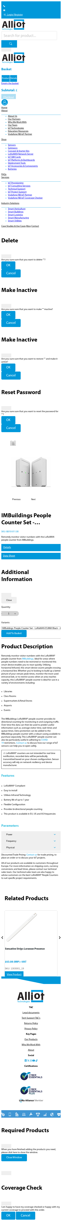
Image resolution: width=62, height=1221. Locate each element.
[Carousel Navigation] (31, 938)
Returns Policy (31, 1023)
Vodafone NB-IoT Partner (20, 134)
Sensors (12, 145)
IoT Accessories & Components (23, 166)
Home (4, 107)
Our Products (31, 1039)
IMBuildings (28, 659)
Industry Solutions (10, 203)
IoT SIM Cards (14, 157)
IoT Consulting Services (19, 186)
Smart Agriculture (16, 209)
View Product (14, 974)
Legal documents (31, 1013)
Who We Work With (17, 122)
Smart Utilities (15, 221)
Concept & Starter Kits (18, 151)
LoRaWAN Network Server (20, 154)
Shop (3, 139)
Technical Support (16, 189)
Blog (28, 226)
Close (9, 600)
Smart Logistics (15, 215)
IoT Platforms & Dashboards (21, 160)
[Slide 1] (13, 443)
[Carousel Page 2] (56, 943)
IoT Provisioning (15, 183)
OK (8, 265)
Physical (10, 847)
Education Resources (18, 131)
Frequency (11, 841)
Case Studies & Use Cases (13, 226)
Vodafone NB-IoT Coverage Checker (25, 198)
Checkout (8, 97)
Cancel (11, 273)
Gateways (13, 148)
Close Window (14, 1157)
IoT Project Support (17, 192)
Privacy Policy (31, 1029)
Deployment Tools (17, 163)
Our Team (12, 125)
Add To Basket (14, 633)
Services (5, 177)
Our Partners (14, 119)
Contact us (21, 743)
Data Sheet (9, 556)
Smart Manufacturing (18, 218)
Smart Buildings (15, 212)
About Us (12, 116)
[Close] (6, 50)
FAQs (3, 174)
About (4, 110)
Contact (35, 226)
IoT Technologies (16, 128)
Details (7, 547)
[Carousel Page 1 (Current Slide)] (6, 943)
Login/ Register (14, 15)
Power (9, 834)
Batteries (12, 169)
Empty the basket (10, 83)
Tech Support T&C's (31, 1018)
